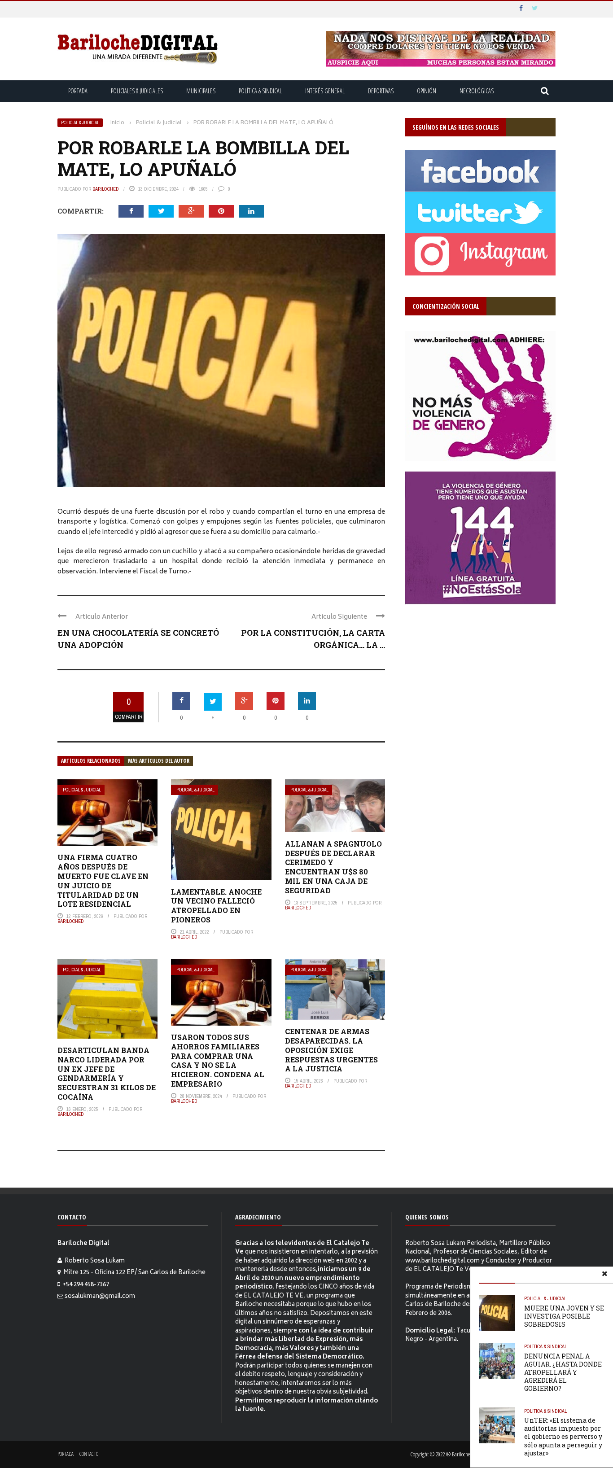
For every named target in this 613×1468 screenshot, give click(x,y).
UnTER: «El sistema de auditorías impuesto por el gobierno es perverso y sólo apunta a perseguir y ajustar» (563, 1436)
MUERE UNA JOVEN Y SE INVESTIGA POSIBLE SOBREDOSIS (564, 1316)
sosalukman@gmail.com (100, 1297)
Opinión (426, 91)
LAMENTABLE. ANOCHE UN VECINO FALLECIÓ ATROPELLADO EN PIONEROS (216, 905)
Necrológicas (477, 91)
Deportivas (381, 91)
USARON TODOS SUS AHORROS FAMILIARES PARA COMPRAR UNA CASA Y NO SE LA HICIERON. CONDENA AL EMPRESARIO (217, 1060)
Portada (78, 91)
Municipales (200, 91)
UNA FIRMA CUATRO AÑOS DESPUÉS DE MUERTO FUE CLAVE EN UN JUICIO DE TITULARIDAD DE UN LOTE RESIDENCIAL (103, 880)
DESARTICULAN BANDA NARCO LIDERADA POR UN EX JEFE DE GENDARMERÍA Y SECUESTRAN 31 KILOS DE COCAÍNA (106, 1073)
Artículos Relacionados (91, 761)
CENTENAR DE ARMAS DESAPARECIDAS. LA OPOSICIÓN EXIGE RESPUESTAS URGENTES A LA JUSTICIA (331, 1050)
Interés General (325, 91)
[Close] (604, 1275)
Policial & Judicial (80, 123)
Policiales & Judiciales (137, 91)
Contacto (88, 1454)
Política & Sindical (260, 91)
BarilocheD (105, 189)
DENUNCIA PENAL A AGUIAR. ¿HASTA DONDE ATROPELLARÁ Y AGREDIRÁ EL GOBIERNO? (563, 1372)
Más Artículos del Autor (158, 761)
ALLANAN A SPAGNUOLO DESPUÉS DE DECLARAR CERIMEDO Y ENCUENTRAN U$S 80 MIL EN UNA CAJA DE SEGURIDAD (333, 867)
